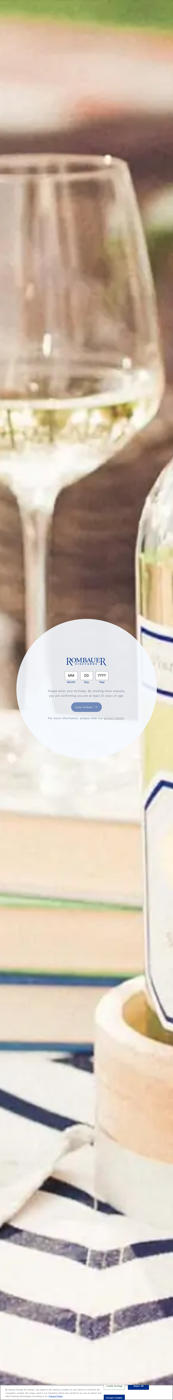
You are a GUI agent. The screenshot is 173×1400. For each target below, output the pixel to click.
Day (86, 682)
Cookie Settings (114, 1386)
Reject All (138, 1386)
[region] (86, 1392)
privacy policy (114, 718)
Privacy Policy (56, 1396)
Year (102, 682)
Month (71, 682)
